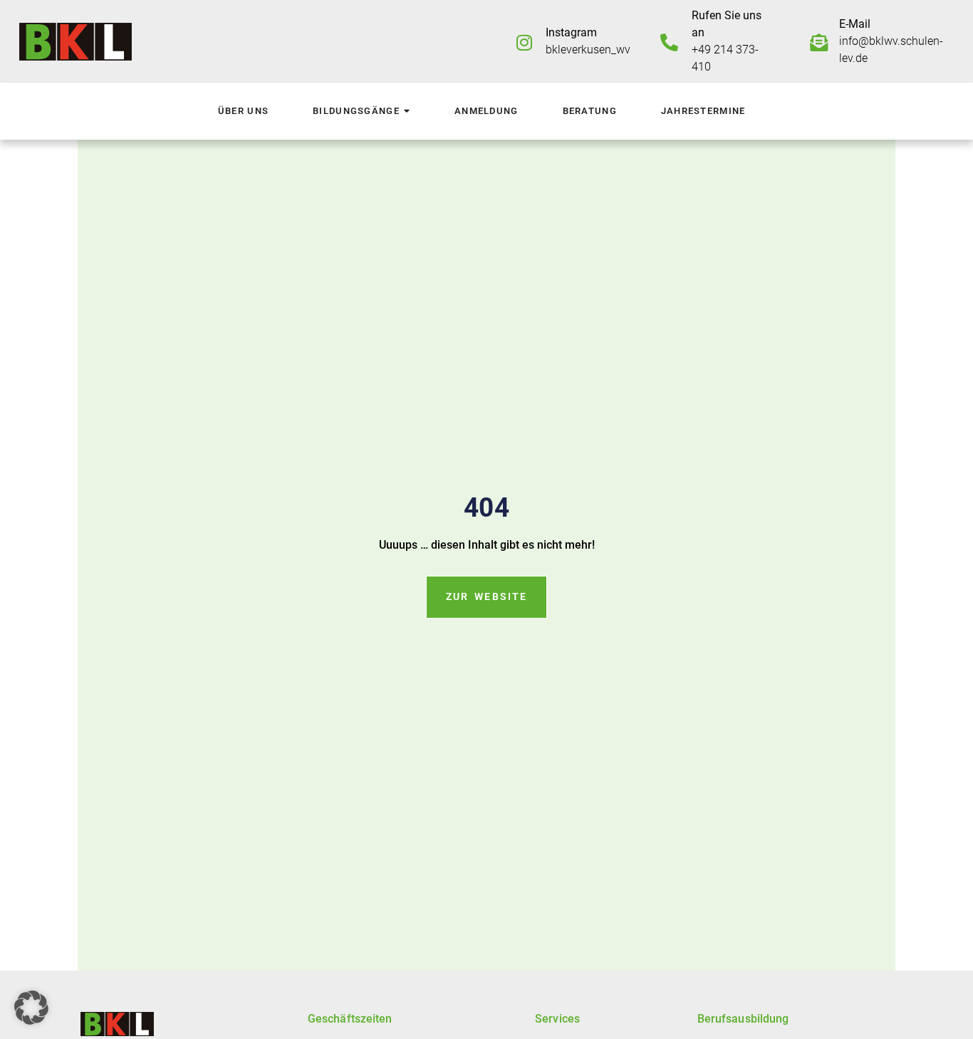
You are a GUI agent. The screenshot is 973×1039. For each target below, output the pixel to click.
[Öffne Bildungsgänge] (406, 111)
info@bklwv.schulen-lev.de (891, 41)
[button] (31, 1007)
